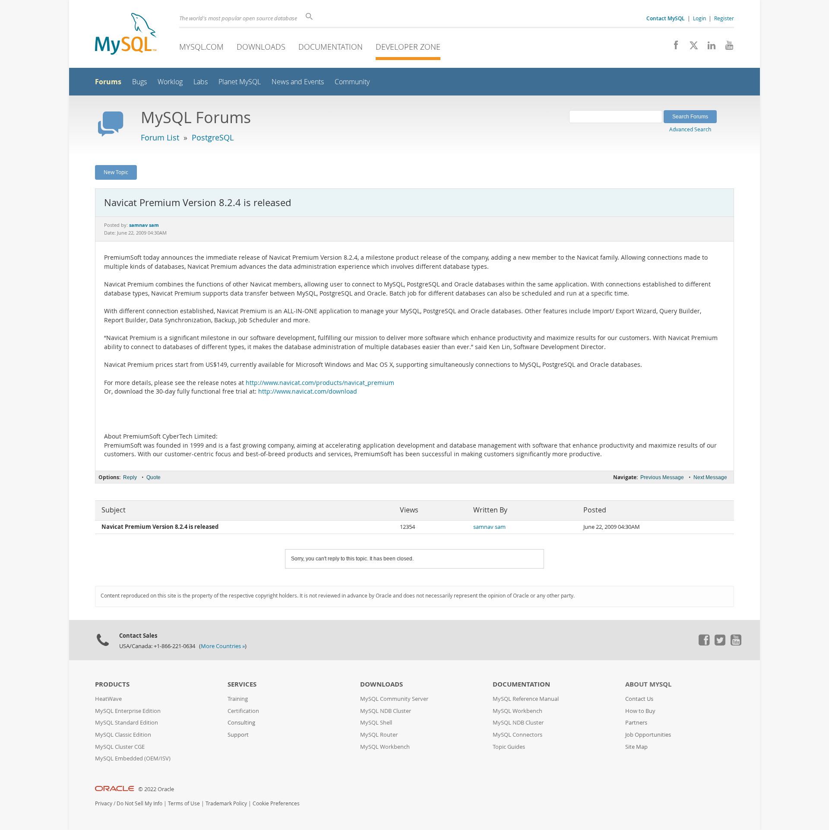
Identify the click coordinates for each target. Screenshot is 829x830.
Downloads (261, 46)
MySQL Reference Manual (526, 699)
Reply (130, 477)
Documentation (330, 46)
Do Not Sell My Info (139, 803)
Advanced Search (690, 129)
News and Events (298, 81)
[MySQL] (126, 35)
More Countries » (223, 646)
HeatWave (108, 699)
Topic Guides (509, 746)
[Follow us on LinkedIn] (708, 47)
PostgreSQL (213, 137)
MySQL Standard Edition (126, 722)
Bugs (139, 81)
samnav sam (489, 527)
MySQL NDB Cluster (385, 711)
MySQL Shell (376, 722)
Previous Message (662, 477)
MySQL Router (379, 734)
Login (699, 18)
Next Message (710, 477)
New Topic (116, 172)
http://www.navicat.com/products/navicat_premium (320, 383)
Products (112, 684)
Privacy (103, 803)
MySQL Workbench (385, 746)
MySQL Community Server (394, 699)
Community (352, 81)
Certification (243, 711)
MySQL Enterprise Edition (128, 711)
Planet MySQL (239, 81)
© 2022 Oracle (156, 789)
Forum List (160, 137)
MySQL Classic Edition (123, 734)
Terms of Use (184, 803)
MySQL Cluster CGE (120, 746)
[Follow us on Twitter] (720, 643)
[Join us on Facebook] (673, 47)
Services (242, 684)
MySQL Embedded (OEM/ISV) (133, 758)
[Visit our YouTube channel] (726, 47)
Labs (200, 81)
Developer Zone (408, 46)
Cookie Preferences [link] (276, 803)
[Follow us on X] (691, 47)
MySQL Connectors (517, 734)
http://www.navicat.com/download (307, 391)
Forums (108, 81)
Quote (153, 477)
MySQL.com (201, 46)
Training (238, 699)
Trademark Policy (226, 803)
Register (724, 18)
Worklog (170, 81)
